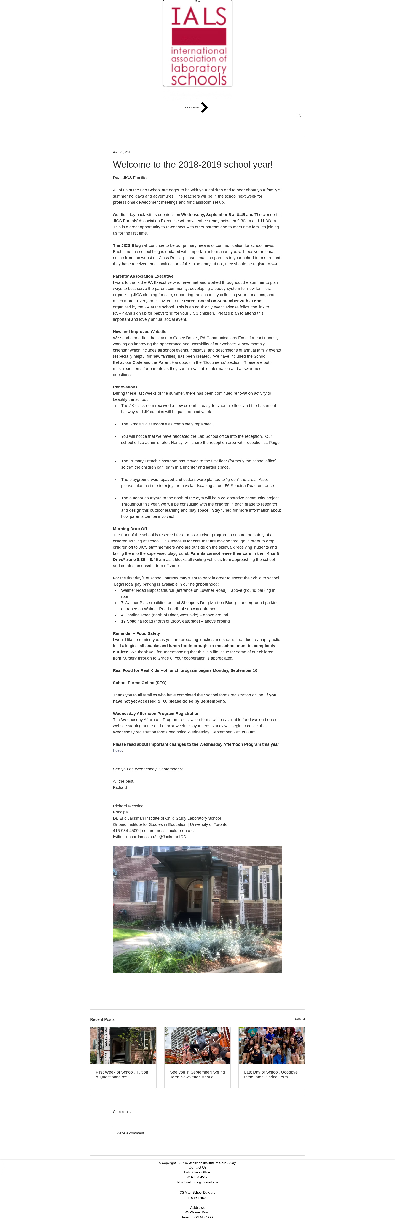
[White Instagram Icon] (197, 1172)
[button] (299, 115)
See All (300, 1019)
